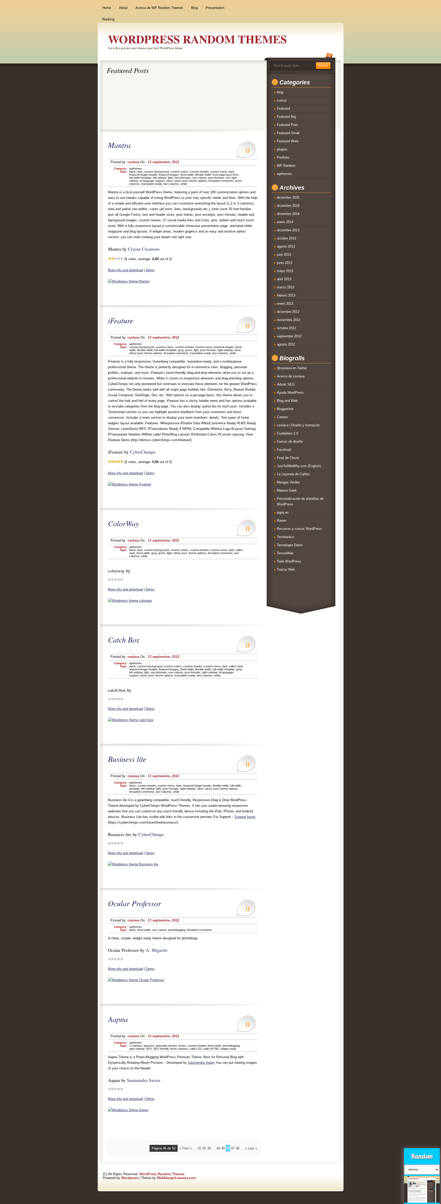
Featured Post (287, 125)
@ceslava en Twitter (292, 368)
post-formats (216, 177)
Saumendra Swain (201, 1063)
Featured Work (288, 141)
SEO (149, 1048)
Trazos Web (286, 569)
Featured (283, 108)
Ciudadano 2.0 (287, 433)
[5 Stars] (121, 258)
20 (204, 1148)
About (123, 8)
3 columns (135, 1045)
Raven (281, 520)
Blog (194, 8)
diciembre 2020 (288, 197)
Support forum (245, 817)
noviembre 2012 (288, 320)
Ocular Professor (134, 903)
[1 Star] (109, 258)
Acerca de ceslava (290, 376)
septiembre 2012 (289, 336)
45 (223, 1148)
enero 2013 (285, 303)
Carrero (282, 417)
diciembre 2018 (288, 206)
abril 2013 (284, 279)
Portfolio (283, 157)
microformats (182, 177)
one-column (199, 177)
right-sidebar (225, 350)
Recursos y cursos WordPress (299, 529)
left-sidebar (159, 177)
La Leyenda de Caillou (293, 474)
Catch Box (123, 639)
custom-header (199, 171)
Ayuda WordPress (290, 392)
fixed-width (187, 174)
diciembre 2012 (288, 312)
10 (199, 1148)
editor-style (236, 666)
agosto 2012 (286, 344)
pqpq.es (283, 512)
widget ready (228, 1048)
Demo (150, 270)
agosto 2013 (286, 246)
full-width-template (140, 177)
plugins (282, 149)
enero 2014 (285, 222)
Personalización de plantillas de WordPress (300, 501)
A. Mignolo (156, 950)
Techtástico (285, 537)
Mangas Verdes (288, 482)
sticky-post (181, 180)
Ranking (108, 19)
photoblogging (176, 929)
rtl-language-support (152, 180)
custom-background (156, 171)
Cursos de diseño (290, 441)
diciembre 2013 (288, 230)
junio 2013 (284, 263)
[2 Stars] (112, 258)
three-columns (179, 1048)
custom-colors (179, 171)
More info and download (125, 270)
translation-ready (151, 183)
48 (237, 1148)
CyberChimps (142, 452)
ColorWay (123, 523)
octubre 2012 (286, 328)
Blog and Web (287, 401)
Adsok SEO (286, 384)
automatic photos (166, 1045)
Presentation (215, 8)
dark (231, 171)
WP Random (286, 166)
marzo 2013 (285, 287)
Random (422, 1156)
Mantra (119, 145)
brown (182, 1045)
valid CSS (196, 1048)
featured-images (169, 174)
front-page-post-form (225, 174)
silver (169, 180)
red (228, 177)
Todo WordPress (289, 561)
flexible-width (203, 174)
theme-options (198, 180)
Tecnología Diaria (289, 545)
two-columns (171, 183)
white (184, 183)
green (188, 350)
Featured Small (288, 133)
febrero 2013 (286, 295)
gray (180, 350)
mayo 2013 (285, 271)
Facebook (284, 450)
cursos (282, 100)
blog (280, 92)
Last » (252, 1148)
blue (139, 171)
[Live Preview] (128, 281)
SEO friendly (161, 1048)
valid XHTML (211, 1048)
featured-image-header (143, 174)
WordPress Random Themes (197, 39)
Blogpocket (285, 409)
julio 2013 (284, 255)
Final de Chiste (288, 458)
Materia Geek (287, 490)
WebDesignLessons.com (176, 1178)
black (132, 171)
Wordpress (129, 1178)
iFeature (120, 320)
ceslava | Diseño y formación (298, 425)
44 (218, 1148)
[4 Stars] (118, 258)
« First (184, 1148)
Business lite (127, 759)
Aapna (118, 1019)
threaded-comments (221, 180)
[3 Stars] (115, 258)
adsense (148, 1045)
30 (209, 1148)
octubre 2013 (286, 238)
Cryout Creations (144, 249)
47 (233, 1148)
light (170, 177)
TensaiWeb (285, 553)
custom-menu (218, 171)
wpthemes (135, 168)
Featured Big (286, 117)
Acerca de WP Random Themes (159, 8)
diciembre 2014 (288, 214)
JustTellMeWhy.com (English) (299, 466)
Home (106, 8)
